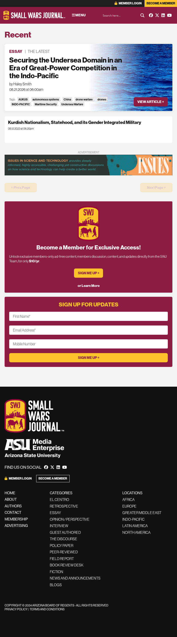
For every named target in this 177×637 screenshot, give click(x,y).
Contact (13, 512)
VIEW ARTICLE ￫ (150, 102)
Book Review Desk (66, 565)
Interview (59, 525)
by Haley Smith (20, 84)
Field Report (62, 558)
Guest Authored (65, 532)
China (67, 99)
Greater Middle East (141, 512)
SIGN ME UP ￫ (88, 273)
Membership (16, 519)
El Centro (59, 499)
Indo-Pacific (133, 519)
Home (10, 493)
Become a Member (161, 3)
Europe (129, 506)
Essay (15, 51)
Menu (80, 15)
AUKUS (23, 99)
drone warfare (84, 99)
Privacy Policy (16, 609)
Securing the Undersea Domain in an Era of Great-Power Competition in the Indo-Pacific (65, 68)
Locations (132, 493)
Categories (61, 493)
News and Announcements (75, 578)
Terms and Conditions (47, 609)
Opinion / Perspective (69, 519)
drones (101, 99)
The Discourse (63, 539)
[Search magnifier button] (142, 15)
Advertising (16, 525)
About (11, 499)
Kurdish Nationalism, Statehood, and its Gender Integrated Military (74, 122)
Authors (13, 506)
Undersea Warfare (72, 104)
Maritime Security (46, 104)
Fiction (56, 571)
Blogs (56, 585)
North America (136, 532)
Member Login (130, 3)
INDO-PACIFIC (21, 104)
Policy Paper (61, 545)
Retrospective (64, 506)
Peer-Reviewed (64, 552)
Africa (128, 499)
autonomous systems (45, 99)
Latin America (135, 525)
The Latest (39, 51)
